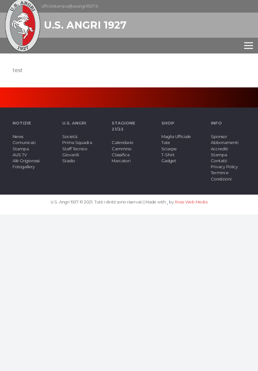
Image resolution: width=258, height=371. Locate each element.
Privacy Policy (224, 166)
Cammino (122, 149)
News (18, 136)
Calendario (122, 142)
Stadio (68, 160)
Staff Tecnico (74, 149)
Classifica (121, 154)
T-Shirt (168, 154)
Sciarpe (169, 149)
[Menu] (248, 45)
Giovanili (70, 154)
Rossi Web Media (191, 202)
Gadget (168, 160)
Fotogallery (24, 166)
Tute (165, 142)
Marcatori (121, 160)
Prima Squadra (77, 142)
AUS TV (20, 154)
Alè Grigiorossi (26, 160)
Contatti (219, 160)
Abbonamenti (224, 142)
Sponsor (219, 136)
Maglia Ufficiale (176, 136)
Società (69, 136)
